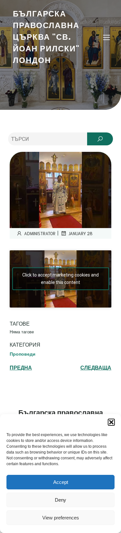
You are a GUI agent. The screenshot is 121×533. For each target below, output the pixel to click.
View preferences (60, 517)
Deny (60, 500)
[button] (111, 422)
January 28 (80, 233)
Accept (60, 482)
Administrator (39, 233)
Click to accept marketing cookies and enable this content (60, 278)
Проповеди (22, 354)
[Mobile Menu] (106, 37)
